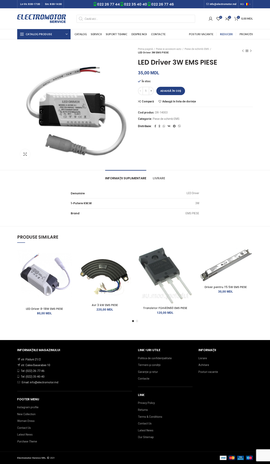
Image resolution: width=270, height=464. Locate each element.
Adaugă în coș (170, 90)
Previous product (243, 51)
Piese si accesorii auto (168, 48)
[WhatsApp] (163, 126)
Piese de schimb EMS (197, 48)
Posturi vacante (208, 371)
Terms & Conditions (150, 416)
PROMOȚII (246, 34)
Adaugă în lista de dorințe (179, 101)
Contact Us (24, 427)
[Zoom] (25, 154)
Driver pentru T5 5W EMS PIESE (226, 287)
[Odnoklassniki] (159, 126)
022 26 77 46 (162, 4)
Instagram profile (28, 407)
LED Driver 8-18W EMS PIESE (44, 309)
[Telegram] (174, 126)
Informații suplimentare (125, 178)
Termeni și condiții (149, 365)
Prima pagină (145, 48)
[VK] (169, 126)
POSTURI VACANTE (201, 34)
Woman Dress (26, 420)
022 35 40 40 (135, 4)
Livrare (159, 178)
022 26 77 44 (109, 4)
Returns (143, 409)
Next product (251, 51)
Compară (148, 101)
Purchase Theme (27, 441)
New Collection (26, 414)
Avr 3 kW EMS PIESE (105, 305)
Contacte (143, 378)
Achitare (203, 365)
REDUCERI (226, 34)
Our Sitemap (146, 437)
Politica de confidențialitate (155, 358)
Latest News (25, 434)
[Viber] (179, 126)
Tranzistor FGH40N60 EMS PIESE (165, 308)
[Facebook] (155, 126)
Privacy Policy (146, 402)
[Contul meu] (210, 19)
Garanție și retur (148, 371)
